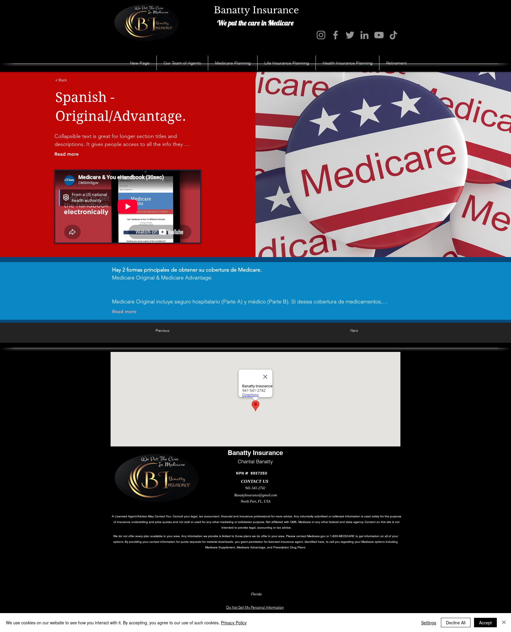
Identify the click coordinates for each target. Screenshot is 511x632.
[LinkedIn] (364, 35)
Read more (66, 154)
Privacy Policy (234, 622)
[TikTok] (393, 35)
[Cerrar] (503, 622)
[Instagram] (321, 35)
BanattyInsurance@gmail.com (255, 495)
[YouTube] (379, 35)
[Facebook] (335, 35)
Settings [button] (428, 622)
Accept (485, 622)
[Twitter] (350, 35)
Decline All (455, 622)
